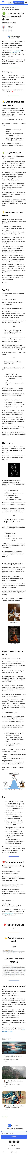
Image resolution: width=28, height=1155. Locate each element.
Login (10, 2)
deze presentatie (9, 913)
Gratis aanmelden (19, 2)
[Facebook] (14, 1141)
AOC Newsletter (5, 7)
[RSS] (18, 1141)
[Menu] (26, 2)
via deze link (17, 51)
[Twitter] (10, 1141)
